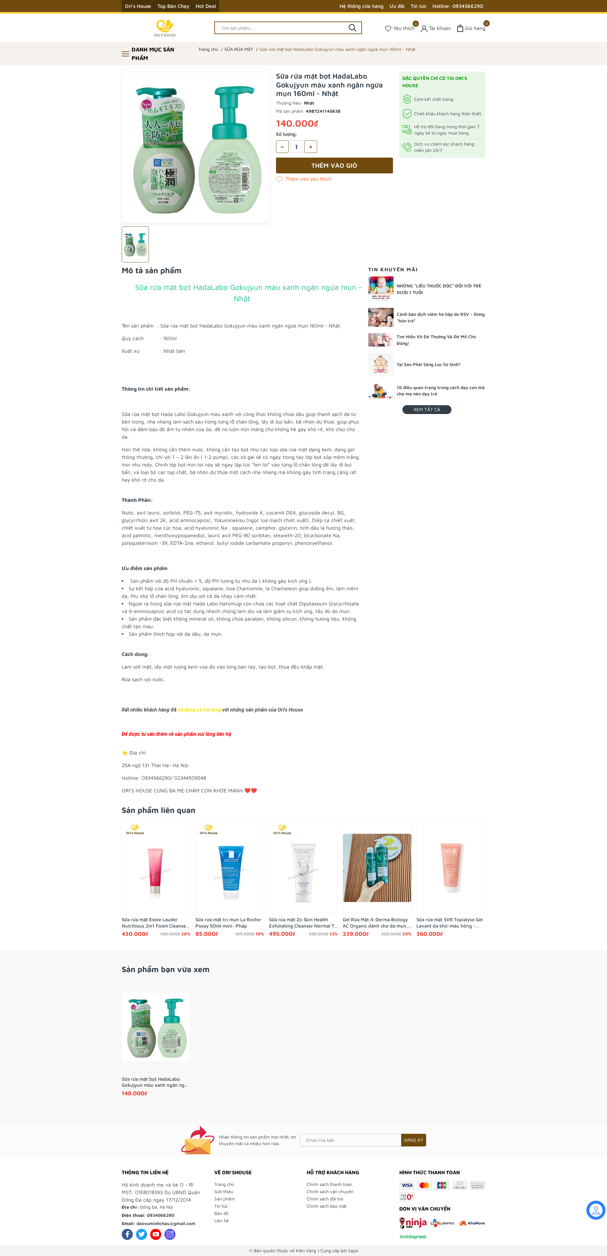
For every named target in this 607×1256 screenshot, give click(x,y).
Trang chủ (224, 1184)
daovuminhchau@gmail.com (166, 1223)
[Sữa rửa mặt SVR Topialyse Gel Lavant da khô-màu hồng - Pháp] (450, 867)
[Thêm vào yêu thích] (303, 179)
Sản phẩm (224, 1198)
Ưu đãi (397, 6)
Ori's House (138, 6)
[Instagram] (169, 1234)
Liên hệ (221, 1220)
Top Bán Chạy (173, 6)
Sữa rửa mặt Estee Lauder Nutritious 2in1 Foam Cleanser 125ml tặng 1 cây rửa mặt (155, 923)
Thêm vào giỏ (334, 165)
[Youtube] (155, 1234)
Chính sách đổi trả (325, 1198)
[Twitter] (141, 1234)
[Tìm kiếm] (352, 28)
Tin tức (418, 6)
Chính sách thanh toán (329, 1184)
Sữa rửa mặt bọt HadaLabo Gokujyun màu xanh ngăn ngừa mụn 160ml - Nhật (156, 1082)
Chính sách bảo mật (326, 1206)
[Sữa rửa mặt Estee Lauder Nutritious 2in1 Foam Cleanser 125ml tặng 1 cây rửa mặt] (156, 867)
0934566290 (160, 1215)
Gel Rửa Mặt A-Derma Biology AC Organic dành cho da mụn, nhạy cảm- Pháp (375, 923)
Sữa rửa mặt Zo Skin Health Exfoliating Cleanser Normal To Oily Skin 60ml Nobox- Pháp (303, 923)
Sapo (353, 1250)
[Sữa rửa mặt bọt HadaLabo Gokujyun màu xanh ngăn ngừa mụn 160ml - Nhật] (156, 1027)
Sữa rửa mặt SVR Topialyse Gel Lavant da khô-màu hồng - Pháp (449, 923)
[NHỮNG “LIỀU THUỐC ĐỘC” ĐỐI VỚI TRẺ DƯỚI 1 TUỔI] (381, 289)
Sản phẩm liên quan (158, 809)
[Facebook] (127, 1234)
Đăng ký (413, 1140)
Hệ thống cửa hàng (361, 6)
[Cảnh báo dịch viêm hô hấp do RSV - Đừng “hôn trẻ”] (381, 317)
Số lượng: (286, 134)
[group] (195, 147)
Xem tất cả (427, 409)
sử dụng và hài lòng (199, 710)
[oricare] (165, 27)
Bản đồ (221, 1213)
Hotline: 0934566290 (457, 6)
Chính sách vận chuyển (330, 1191)
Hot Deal (206, 6)
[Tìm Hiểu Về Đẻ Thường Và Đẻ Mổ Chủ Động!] (381, 339)
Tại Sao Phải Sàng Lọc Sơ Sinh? (429, 364)
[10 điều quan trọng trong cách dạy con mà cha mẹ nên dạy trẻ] (381, 390)
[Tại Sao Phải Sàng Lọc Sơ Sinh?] (381, 364)
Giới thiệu (223, 1191)
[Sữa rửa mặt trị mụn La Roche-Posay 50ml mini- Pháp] (229, 867)
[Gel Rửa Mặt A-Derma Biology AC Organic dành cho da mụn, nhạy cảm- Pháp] (377, 867)
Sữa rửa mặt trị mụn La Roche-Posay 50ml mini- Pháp (228, 922)
